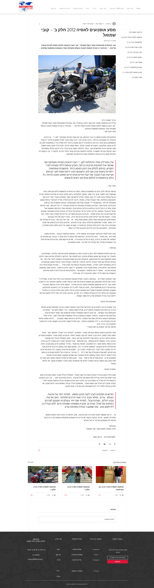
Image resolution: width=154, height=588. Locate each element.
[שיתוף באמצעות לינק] (99, 444)
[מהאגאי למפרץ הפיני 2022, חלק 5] (77, 474)
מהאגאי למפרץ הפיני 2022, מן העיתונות (111, 488)
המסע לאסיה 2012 (109, 437)
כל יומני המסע (97, 437)
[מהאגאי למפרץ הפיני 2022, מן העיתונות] (111, 474)
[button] (77, 549)
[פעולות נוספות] (39, 23)
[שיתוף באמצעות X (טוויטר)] (110, 444)
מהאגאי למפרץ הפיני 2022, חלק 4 (44, 488)
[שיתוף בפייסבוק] (115, 444)
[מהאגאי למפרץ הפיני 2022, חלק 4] (43, 474)
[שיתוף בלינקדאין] (104, 444)
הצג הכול (30, 462)
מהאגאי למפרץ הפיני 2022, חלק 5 (78, 488)
